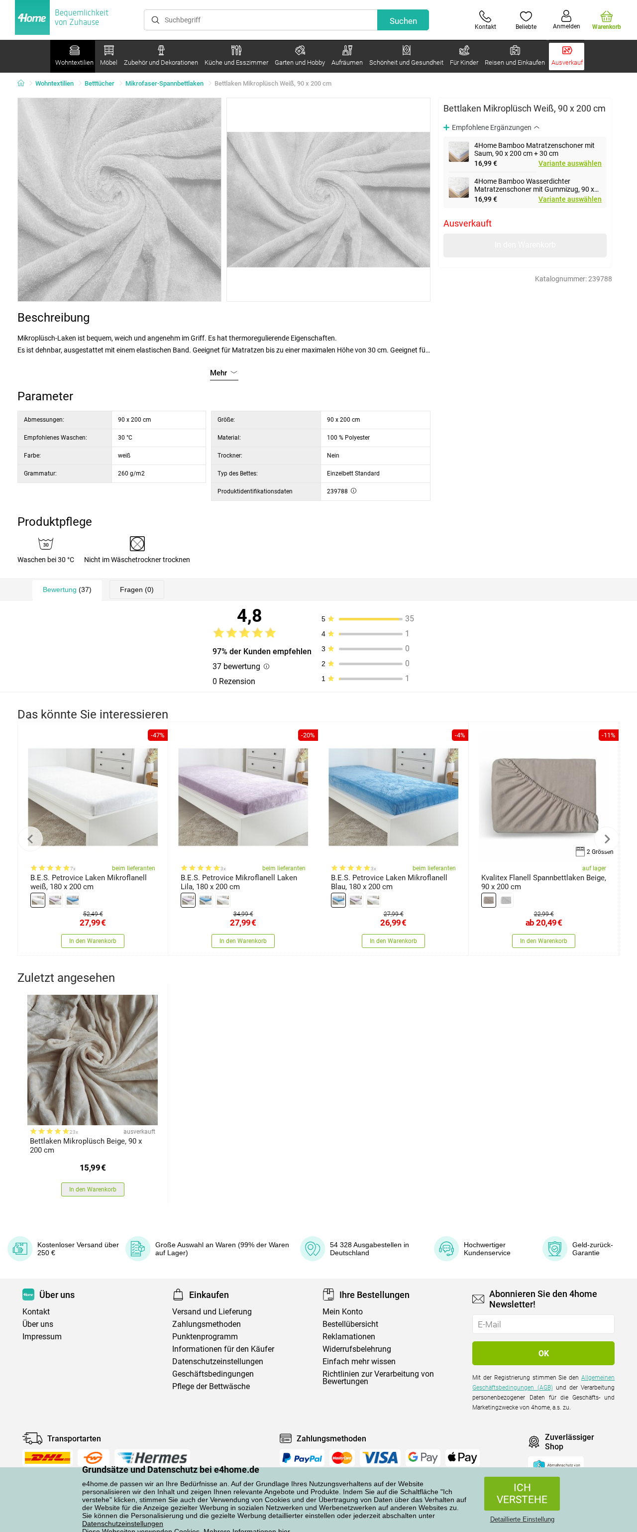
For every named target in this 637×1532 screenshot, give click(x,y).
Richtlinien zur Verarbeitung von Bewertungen (378, 1377)
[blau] (73, 900)
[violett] (55, 900)
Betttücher (99, 83)
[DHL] (47, 1457)
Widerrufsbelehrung (356, 1349)
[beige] (489, 900)
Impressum (42, 1336)
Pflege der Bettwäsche (211, 1386)
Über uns (37, 1324)
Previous (30, 838)
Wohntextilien (54, 83)
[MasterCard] (342, 1457)
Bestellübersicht (350, 1324)
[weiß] (38, 900)
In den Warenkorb (525, 244)
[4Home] (24, 83)
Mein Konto (342, 1311)
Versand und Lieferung (212, 1311)
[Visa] (380, 1457)
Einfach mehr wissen (359, 1361)
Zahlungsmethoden (206, 1324)
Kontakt (36, 1311)
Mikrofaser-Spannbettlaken (164, 83)
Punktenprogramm (205, 1336)
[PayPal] (302, 1457)
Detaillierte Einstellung (522, 1519)
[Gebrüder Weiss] (93, 1457)
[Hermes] (152, 1457)
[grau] (506, 900)
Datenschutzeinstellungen (122, 1524)
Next (606, 838)
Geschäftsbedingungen (213, 1374)
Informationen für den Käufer (223, 1349)
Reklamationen (348, 1336)
